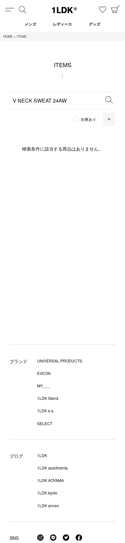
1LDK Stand (47, 398)
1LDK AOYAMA (50, 480)
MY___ (43, 385)
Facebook (79, 537)
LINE (53, 537)
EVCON (44, 373)
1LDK (64, 10)
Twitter (66, 537)
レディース (62, 24)
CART (115, 9)
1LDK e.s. (45, 410)
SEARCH (109, 99)
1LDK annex (48, 505)
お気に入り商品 (102, 9)
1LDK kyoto (47, 492)
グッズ (94, 24)
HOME (8, 36)
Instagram (40, 537)
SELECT (44, 423)
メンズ (30, 24)
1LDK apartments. (53, 467)
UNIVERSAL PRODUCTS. (60, 360)
